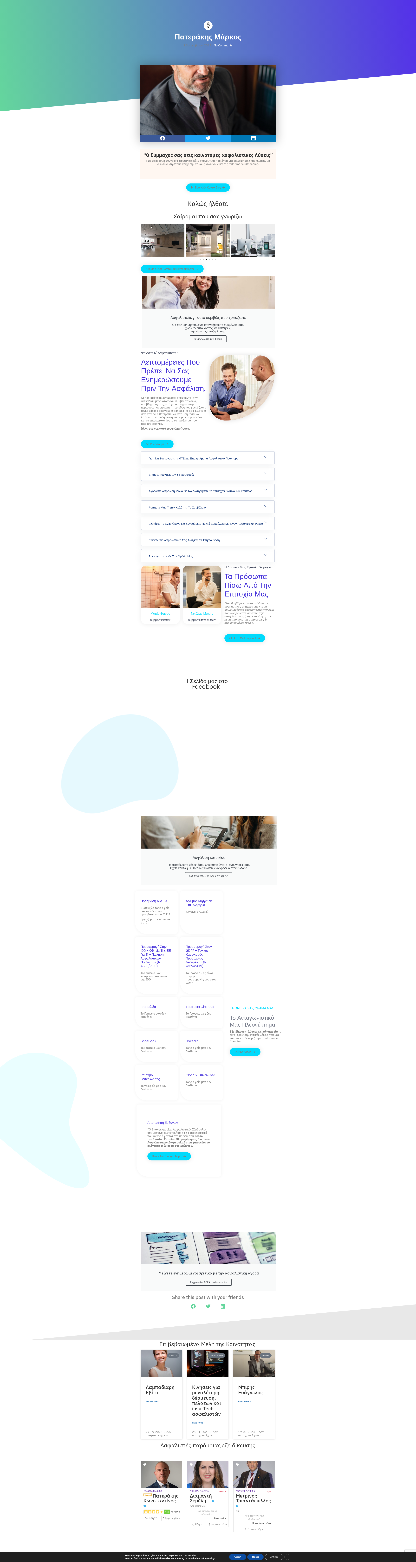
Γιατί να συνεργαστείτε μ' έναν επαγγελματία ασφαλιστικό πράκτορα (193, 458)
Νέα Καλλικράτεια (263, 1523)
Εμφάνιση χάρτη (173, 1518)
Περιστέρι (221, 1518)
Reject (255, 1556)
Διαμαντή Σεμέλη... (201, 1498)
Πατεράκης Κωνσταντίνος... (161, 1498)
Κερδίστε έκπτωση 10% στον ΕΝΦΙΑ (208, 875)
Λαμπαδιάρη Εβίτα (160, 1390)
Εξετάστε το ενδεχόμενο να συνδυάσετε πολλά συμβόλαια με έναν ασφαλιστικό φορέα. (206, 524)
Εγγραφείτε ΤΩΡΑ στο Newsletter (208, 1282)
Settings (274, 1556)
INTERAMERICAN (198, 1506)
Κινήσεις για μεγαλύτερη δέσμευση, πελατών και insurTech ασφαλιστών (206, 1400)
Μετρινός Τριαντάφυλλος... (255, 1498)
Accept (237, 1556)
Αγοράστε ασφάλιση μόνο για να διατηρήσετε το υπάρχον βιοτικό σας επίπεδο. (201, 491)
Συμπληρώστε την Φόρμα (208, 338)
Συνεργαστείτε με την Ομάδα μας (171, 556)
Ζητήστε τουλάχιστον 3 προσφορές (171, 475)
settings (211, 1558)
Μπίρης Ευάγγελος (250, 1390)
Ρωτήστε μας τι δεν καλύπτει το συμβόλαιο (177, 507)
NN (237, 1511)
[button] (162, 138)
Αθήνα (177, 1511)
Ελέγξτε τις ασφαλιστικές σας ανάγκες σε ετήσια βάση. (184, 540)
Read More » (152, 1401)
